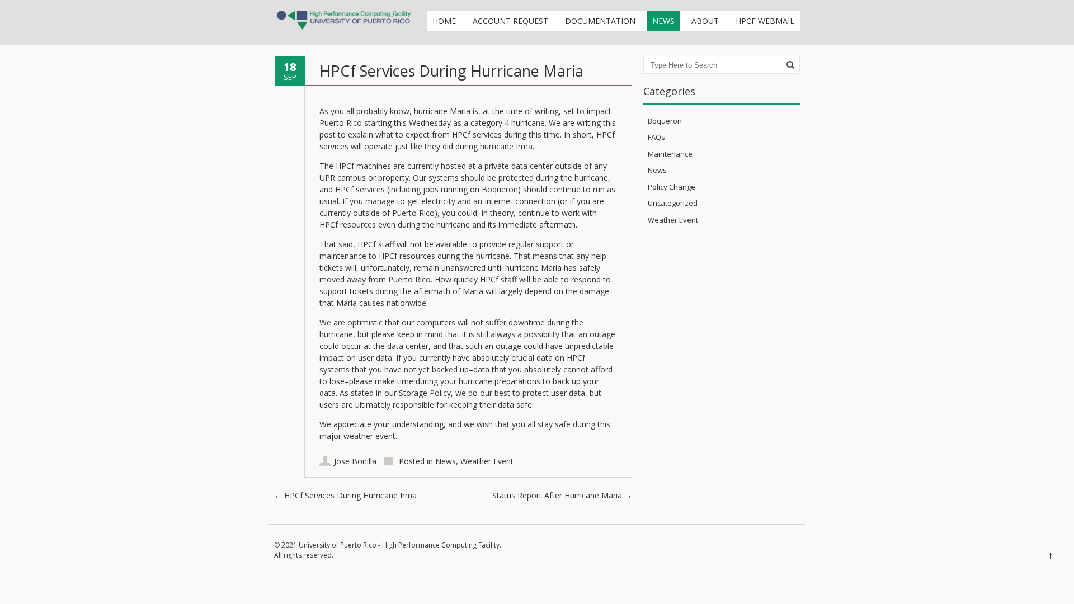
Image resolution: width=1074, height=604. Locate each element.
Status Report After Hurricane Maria (562, 495)
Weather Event (487, 461)
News (663, 21)
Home (444, 21)
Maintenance (670, 154)
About (705, 21)
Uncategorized (673, 203)
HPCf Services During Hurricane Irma (345, 495)
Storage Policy (425, 393)
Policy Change (671, 187)
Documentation (600, 21)
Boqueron (665, 121)
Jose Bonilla (355, 461)
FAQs (656, 137)
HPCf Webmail (765, 21)
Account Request (510, 21)
